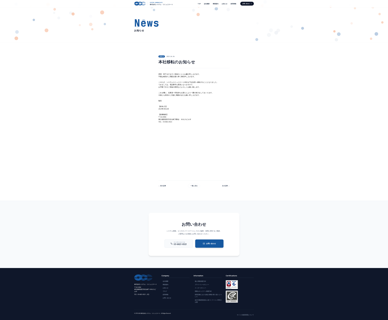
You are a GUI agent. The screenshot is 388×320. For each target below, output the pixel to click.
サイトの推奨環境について (245, 315)
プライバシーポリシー (202, 284)
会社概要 (207, 4)
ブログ (165, 291)
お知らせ (224, 4)
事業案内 (215, 4)
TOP (199, 4)
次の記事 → (226, 186)
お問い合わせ (246, 3)
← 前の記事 (162, 186)
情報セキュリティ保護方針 (203, 291)
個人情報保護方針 (200, 281)
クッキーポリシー (200, 288)
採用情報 (233, 4)
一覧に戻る (194, 186)
